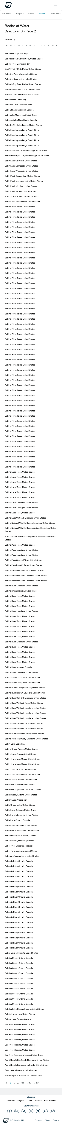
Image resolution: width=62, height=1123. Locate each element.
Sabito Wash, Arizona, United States (21, 794)
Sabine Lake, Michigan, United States (21, 507)
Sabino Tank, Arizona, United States (20, 769)
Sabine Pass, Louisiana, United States (21, 550)
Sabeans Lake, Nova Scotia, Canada (21, 120)
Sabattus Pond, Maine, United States (21, 74)
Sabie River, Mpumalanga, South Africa (22, 130)
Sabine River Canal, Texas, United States (22, 677)
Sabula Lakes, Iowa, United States (20, 1014)
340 (36, 1082)
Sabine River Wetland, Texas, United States (24, 703)
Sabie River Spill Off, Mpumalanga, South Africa (26, 150)
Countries (6, 13)
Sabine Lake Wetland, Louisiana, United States (25, 517)
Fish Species (56, 13)
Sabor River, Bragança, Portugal (19, 845)
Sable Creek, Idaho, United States (20, 805)
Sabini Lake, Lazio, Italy (15, 743)
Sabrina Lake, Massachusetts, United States (24, 1009)
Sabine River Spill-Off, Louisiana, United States (25, 698)
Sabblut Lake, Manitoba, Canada (19, 109)
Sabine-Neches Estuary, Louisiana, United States (26, 738)
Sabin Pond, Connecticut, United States (22, 176)
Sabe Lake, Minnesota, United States (21, 115)
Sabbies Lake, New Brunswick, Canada (22, 94)
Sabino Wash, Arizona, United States (21, 779)
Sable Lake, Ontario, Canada (17, 820)
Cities (31, 13)
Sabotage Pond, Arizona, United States (22, 856)
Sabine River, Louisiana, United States (21, 585)
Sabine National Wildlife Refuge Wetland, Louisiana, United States (30, 530)
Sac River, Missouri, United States (20, 1024)
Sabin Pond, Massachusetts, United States (24, 181)
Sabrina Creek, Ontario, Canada (19, 958)
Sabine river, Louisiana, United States (21, 590)
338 (22, 1082)
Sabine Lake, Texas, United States (20, 471)
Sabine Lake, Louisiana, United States (21, 502)
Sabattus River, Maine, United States (21, 79)
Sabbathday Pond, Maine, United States (22, 89)
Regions (20, 13)
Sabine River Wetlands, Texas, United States (24, 733)
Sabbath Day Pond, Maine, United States (23, 84)
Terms (47, 1120)
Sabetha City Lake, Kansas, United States (23, 125)
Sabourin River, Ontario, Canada (19, 881)
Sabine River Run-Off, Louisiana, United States (25, 692)
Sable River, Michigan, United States (21, 825)
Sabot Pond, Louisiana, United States (21, 851)
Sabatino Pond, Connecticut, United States (24, 58)
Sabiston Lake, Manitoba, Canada (19, 784)
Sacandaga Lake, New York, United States (23, 1075)
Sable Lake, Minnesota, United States (21, 815)
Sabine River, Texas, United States (20, 596)
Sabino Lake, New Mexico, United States (22, 759)
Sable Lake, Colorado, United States (21, 810)
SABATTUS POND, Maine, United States (23, 69)
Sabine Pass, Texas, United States (20, 544)
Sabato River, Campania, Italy (17, 63)
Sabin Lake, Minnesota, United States (21, 165)
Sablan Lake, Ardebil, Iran (16, 799)
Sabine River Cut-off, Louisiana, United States (25, 687)
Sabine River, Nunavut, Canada (18, 667)
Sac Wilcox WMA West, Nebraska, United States (26, 1065)
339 (29, 1082)
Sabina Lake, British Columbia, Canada (22, 196)
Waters (42, 13)
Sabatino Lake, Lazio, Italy (16, 53)
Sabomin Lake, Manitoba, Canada (19, 840)
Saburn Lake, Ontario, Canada (18, 1019)
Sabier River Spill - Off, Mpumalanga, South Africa (27, 155)
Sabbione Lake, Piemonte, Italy (18, 104)
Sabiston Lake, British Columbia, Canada (23, 789)
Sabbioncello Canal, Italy (15, 99)
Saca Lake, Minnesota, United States (21, 1070)
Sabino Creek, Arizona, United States (21, 749)
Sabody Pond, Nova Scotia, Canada (20, 835)
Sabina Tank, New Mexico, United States (22, 201)
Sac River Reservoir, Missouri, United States (24, 1055)
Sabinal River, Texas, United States (20, 206)
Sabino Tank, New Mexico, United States (22, 774)
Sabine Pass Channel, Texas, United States (23, 560)
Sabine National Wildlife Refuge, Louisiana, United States (30, 523)
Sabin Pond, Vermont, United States (20, 191)
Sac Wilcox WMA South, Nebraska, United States (27, 1060)
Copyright (38, 1120)
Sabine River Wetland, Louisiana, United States (25, 708)
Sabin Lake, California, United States (21, 160)
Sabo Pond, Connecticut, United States (22, 830)
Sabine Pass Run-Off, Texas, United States (23, 565)
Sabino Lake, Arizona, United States (20, 754)
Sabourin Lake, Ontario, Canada (19, 861)
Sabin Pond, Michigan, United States (21, 186)
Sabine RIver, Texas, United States (20, 652)
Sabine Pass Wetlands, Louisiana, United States (26, 575)
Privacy (56, 1120)
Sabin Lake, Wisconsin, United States (21, 171)
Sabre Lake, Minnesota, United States (21, 953)
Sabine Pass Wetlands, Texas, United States (24, 570)
